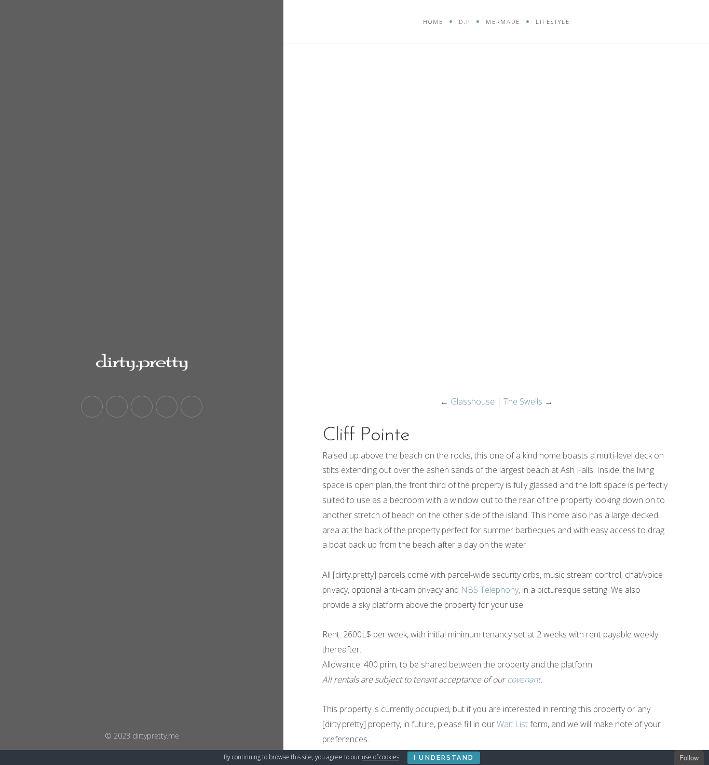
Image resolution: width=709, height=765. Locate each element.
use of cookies (380, 757)
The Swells (522, 401)
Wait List (512, 724)
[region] (496, 220)
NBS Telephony (490, 589)
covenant (523, 679)
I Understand (444, 757)
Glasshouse (473, 401)
